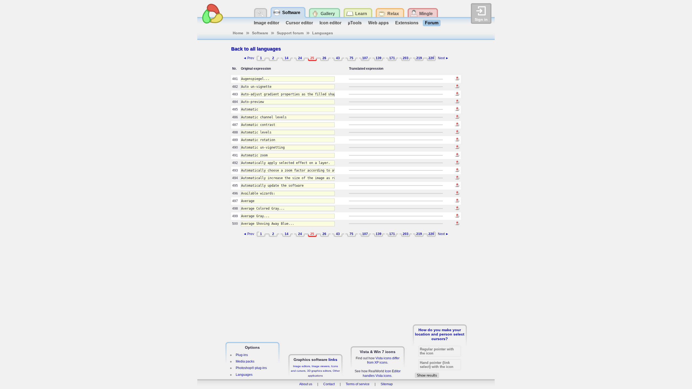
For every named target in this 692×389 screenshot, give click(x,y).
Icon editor (330, 23)
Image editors (301, 366)
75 (351, 58)
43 (338, 58)
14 (286, 58)
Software (260, 33)
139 (378, 58)
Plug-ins (242, 355)
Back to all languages (256, 49)
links (332, 359)
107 (365, 58)
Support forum (290, 33)
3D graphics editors (319, 370)
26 (324, 58)
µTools (355, 23)
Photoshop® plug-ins (251, 368)
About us (305, 384)
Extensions (406, 23)
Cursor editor (299, 23)
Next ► (443, 58)
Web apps (378, 23)
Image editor (266, 23)
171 (392, 58)
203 (405, 58)
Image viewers (321, 366)
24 (300, 58)
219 (419, 58)
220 (431, 58)
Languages (322, 33)
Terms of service (358, 384)
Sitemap (387, 384)
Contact (329, 384)
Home (238, 33)
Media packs (245, 361)
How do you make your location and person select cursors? (439, 334)
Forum (431, 23)
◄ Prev (248, 58)
